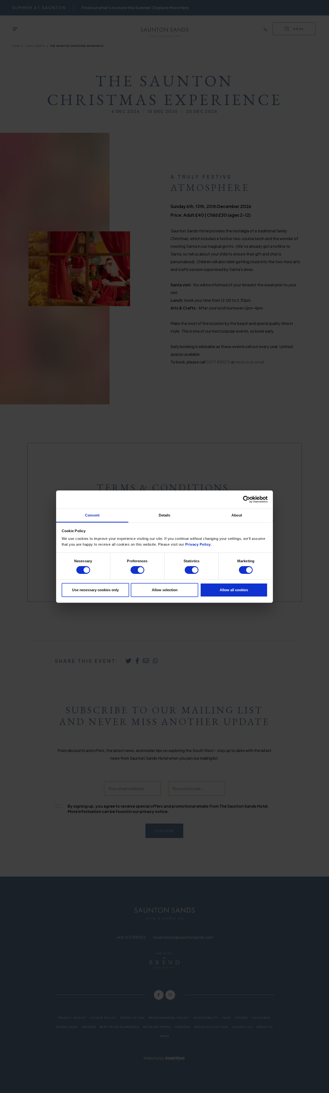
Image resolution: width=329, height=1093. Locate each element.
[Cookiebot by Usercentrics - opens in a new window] (246, 499)
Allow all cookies (234, 590)
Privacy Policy (198, 544)
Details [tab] (165, 515)
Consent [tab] (92, 515)
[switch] (137, 570)
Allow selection (165, 590)
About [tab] (236, 515)
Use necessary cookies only (95, 590)
